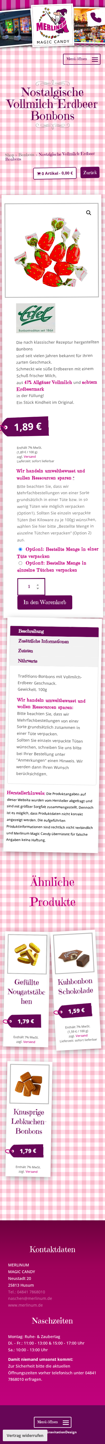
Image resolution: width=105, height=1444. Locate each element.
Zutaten (25, 651)
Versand (30, 456)
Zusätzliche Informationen (43, 641)
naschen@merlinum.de (30, 1298)
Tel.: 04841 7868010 (26, 1292)
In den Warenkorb (45, 602)
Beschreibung (31, 631)
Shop (9, 155)
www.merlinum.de (25, 1305)
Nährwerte (27, 660)
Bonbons (26, 154)
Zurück (90, 172)
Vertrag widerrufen (25, 1435)
